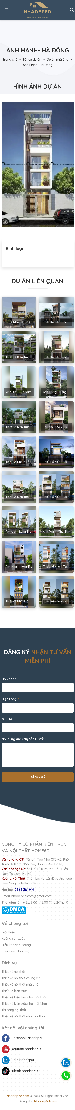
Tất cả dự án (32, 59)
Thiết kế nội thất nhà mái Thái (23, 1016)
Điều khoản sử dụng (16, 945)
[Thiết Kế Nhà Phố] (38, 10)
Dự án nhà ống (57, 59)
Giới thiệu (8, 932)
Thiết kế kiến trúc (14, 991)
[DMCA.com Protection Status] (38, 910)
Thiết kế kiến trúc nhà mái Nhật (24, 1004)
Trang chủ (10, 59)
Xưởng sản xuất (13, 938)
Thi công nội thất (14, 1010)
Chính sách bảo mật (16, 951)
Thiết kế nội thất (13, 972)
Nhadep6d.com (17, 1096)
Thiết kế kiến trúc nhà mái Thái (24, 997)
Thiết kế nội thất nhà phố (20, 984)
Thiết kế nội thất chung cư (20, 978)
